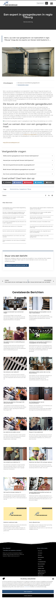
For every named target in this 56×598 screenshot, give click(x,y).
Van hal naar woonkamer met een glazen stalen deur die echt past (40, 217)
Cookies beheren (28, 595)
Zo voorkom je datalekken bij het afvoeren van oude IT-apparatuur (14, 222)
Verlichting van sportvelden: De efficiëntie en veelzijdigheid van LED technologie (40, 342)
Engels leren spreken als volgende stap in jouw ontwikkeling (40, 231)
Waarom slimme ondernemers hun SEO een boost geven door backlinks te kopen (42, 574)
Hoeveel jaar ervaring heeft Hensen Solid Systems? (28, 160)
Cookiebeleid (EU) (42, 561)
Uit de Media (40, 566)
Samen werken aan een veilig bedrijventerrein (14, 231)
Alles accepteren (28, 591)
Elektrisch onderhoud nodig (10, 522)
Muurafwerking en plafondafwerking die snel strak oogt (41, 227)
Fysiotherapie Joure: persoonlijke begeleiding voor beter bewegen (14, 208)
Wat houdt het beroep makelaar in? (12, 492)
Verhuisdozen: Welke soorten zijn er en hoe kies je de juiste (39, 372)
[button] (53, 579)
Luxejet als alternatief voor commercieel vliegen (13, 312)
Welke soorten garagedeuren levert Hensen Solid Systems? (28, 156)
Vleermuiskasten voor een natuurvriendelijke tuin (14, 241)
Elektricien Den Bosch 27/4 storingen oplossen (40, 462)
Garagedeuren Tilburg (25, 189)
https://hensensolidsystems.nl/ (11, 142)
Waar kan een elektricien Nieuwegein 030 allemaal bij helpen (14, 402)
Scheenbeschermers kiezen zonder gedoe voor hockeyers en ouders (40, 213)
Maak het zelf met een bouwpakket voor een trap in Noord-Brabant (40, 312)
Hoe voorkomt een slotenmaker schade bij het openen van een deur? (41, 208)
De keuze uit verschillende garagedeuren (29, 83)
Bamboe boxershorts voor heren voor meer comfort (14, 236)
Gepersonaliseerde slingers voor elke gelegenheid (39, 236)
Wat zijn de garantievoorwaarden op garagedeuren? (28, 165)
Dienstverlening (28, 22)
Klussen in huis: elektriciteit (36, 432)
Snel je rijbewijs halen (34, 522)
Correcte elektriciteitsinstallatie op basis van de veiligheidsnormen (40, 493)
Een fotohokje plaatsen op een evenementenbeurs (36, 402)
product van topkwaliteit (30, 134)
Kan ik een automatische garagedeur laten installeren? (28, 174)
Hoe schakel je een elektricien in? (12, 462)
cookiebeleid (27, 586)
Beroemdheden (41, 563)
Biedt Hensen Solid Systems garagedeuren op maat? (28, 169)
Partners (40, 555)
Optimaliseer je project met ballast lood (40, 221)
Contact (39, 559)
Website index (41, 568)
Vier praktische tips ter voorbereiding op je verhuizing (14, 342)
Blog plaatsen (41, 557)
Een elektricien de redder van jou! (12, 432)
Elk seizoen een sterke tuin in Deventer (12, 226)
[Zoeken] (46, 3)
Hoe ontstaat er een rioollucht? (11, 372)
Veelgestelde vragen (23, 85)
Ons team (40, 553)
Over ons (40, 550)
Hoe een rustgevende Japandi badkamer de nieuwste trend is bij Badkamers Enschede (14, 213)
